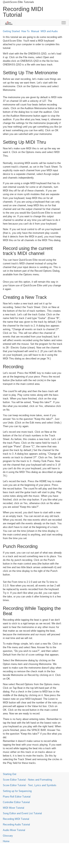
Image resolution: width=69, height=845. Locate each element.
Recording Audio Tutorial (16, 824)
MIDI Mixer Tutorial (13, 807)
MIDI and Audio (49, 31)
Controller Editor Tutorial (16, 802)
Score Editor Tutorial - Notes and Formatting (27, 779)
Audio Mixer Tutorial (14, 830)
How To (25, 31)
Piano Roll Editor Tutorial (16, 796)
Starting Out (9, 774)
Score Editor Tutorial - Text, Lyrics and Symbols (29, 785)
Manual (35, 31)
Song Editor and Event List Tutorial (22, 813)
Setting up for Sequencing (17, 791)
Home (6, 841)
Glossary (8, 835)
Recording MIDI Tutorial (16, 818)
